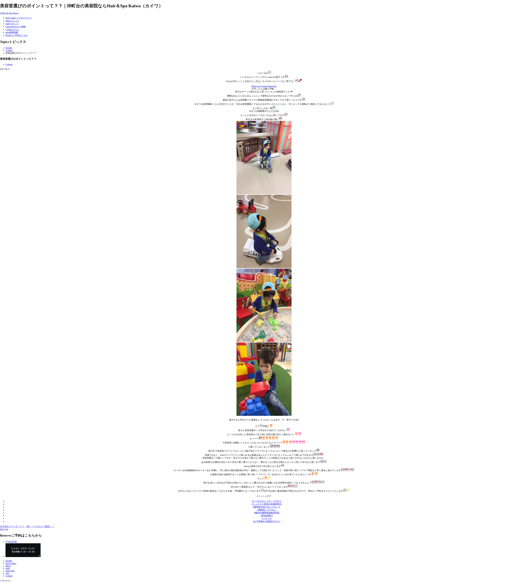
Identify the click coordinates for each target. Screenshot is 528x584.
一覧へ (28, 526)
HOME (9, 48)
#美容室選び (267, 515)
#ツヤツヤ (267, 518)
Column (9, 50)
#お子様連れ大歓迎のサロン (266, 521)
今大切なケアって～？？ (12, 526)
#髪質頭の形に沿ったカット (266, 507)
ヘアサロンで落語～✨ (43, 526)
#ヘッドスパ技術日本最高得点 (267, 504)
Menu (8, 566)
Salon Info (10, 571)
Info (7, 573)
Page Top (4, 529)
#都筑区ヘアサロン (266, 510)
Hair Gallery (11, 563)
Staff (8, 568)
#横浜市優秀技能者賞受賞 (266, 513)
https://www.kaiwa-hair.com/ (264, 86)
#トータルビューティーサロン (267, 501)
